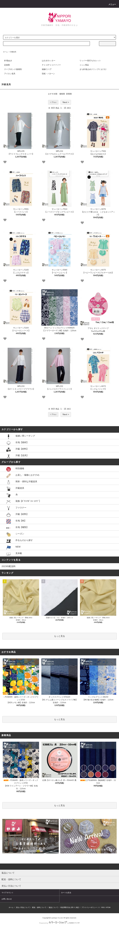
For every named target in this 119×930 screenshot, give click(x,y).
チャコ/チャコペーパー (51, 65)
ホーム (5, 52)
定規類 (7, 65)
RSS (103, 907)
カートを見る (66, 892)
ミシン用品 (84, 65)
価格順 (62, 94)
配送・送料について (39, 907)
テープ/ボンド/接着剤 (13, 69)
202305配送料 (8, 566)
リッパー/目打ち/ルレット (90, 61)
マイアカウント (7, 892)
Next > (66, 102)
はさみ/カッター (48, 61)
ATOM (108, 907)
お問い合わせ (7, 899)
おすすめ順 (52, 94)
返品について (53, 907)
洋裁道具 (13, 52)
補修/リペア (47, 69)
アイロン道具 (9, 74)
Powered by (43, 923)
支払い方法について (23, 907)
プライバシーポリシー (89, 907)
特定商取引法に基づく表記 (69, 907)
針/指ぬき (8, 61)
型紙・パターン (48, 74)
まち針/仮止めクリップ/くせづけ (92, 69)
